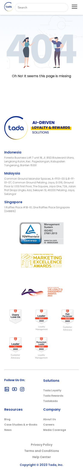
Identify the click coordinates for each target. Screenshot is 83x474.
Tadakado (50, 401)
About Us (49, 419)
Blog (7, 419)
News (7, 430)
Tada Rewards (53, 395)
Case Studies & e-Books (20, 424)
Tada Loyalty (52, 390)
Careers (48, 424)
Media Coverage (54, 430)
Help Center (41, 457)
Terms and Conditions (41, 451)
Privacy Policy (41, 445)
